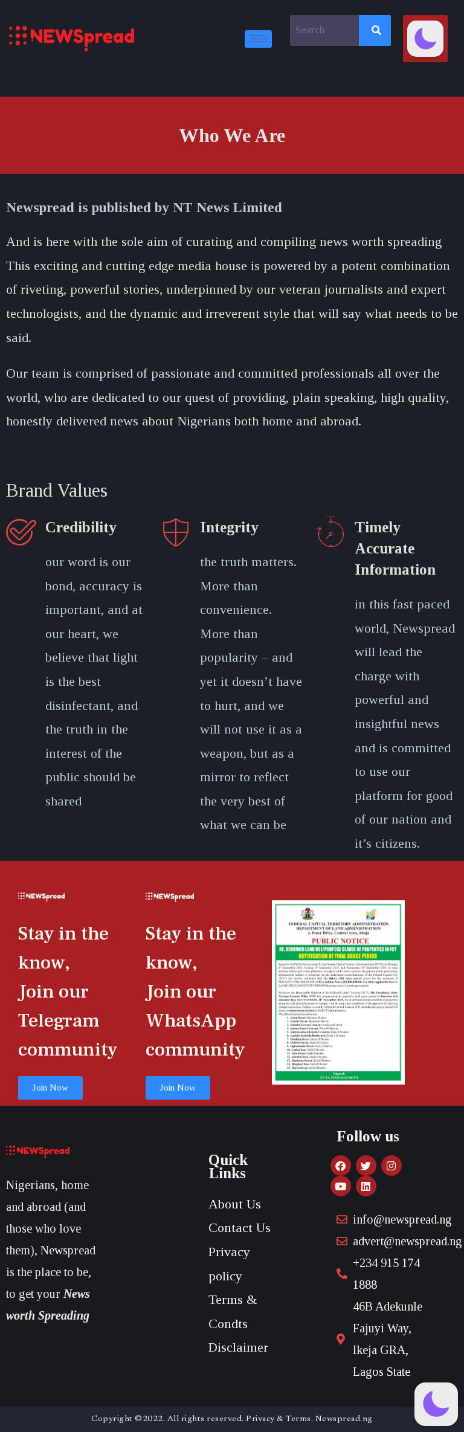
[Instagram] (391, 1165)
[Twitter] (366, 1165)
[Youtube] (340, 1186)
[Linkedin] (366, 1186)
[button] (425, 39)
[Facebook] (340, 1165)
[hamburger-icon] (258, 39)
